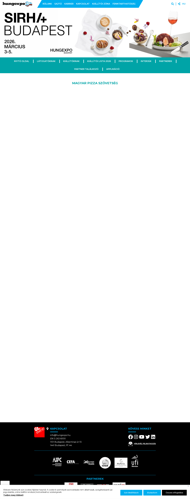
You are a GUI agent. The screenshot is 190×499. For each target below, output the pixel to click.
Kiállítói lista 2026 (99, 61)
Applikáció (113, 69)
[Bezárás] (188, 486)
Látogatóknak (46, 61)
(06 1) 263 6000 (58, 438)
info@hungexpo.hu (60, 435)
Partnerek (165, 61)
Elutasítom (152, 492)
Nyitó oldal (21, 61)
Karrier (69, 4)
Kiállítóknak (71, 61)
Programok (126, 61)
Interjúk (146, 61)
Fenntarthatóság (124, 4)
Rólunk (47, 4)
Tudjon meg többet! (13, 495)
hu (183, 4)
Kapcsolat (83, 4)
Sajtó (58, 4)
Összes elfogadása (174, 492)
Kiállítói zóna (101, 4)
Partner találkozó (86, 69)
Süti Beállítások (131, 492)
